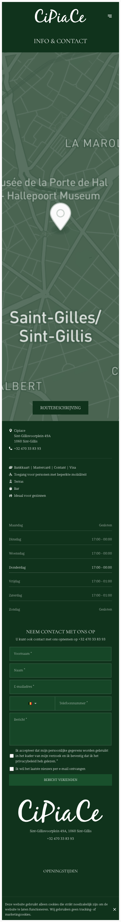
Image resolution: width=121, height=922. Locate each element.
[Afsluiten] (114, 909)
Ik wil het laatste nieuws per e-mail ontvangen (50, 769)
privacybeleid (26, 761)
